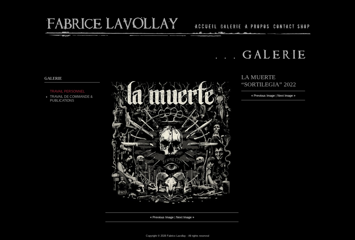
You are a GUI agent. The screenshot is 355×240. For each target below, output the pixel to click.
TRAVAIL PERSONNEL (67, 91)
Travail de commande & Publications (71, 98)
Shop (303, 26)
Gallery (230, 26)
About (257, 26)
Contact (284, 26)
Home (206, 26)
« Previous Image (162, 217)
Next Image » (185, 217)
